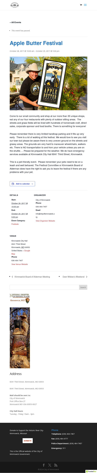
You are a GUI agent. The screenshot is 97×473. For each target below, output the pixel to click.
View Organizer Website (45, 220)
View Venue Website (19, 264)
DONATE (27, 440)
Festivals (15, 224)
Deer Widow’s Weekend (74, 276)
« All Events (15, 22)
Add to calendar (23, 183)
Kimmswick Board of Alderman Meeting (32, 276)
